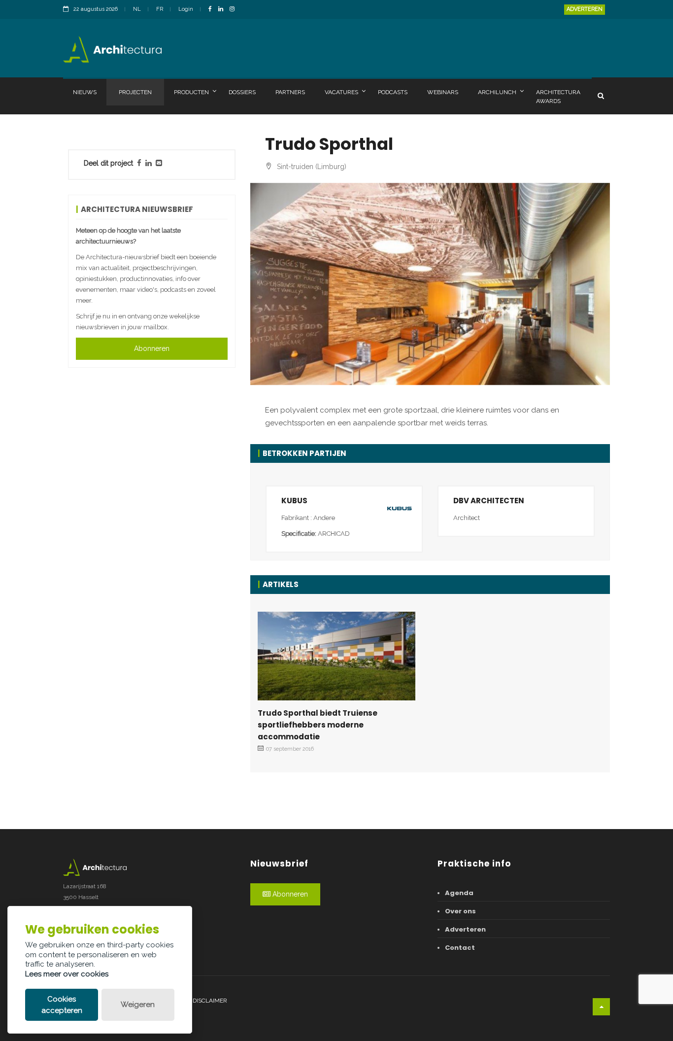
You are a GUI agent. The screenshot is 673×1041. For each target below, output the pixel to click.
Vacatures (341, 92)
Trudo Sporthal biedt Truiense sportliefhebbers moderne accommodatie (317, 725)
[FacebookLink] (212, 9)
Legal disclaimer (199, 1000)
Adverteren (585, 9)
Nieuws (85, 92)
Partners (290, 92)
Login (185, 9)
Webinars (442, 92)
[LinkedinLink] (223, 9)
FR (159, 9)
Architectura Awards (558, 96)
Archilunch (497, 92)
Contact (460, 947)
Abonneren (151, 348)
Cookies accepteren (61, 1005)
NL (137, 9)
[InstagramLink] (234, 9)
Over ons (460, 911)
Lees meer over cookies (66, 974)
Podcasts (392, 92)
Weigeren (138, 1004)
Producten (191, 92)
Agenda (459, 893)
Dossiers (242, 92)
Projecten (135, 92)
